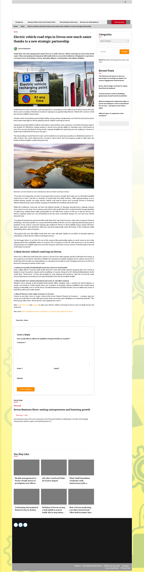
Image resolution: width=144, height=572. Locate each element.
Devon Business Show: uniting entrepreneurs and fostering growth (52, 409)
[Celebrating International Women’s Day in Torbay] (26, 497)
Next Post (18, 400)
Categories (19, 22)
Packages (125, 566)
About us (78, 566)
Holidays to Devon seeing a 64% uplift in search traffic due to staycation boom (53, 510)
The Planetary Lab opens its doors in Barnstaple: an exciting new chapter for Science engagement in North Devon (113, 78)
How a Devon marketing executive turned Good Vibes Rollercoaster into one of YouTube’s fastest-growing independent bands (80, 510)
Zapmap (35, 305)
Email (56, 368)
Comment (21, 342)
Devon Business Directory (69, 22)
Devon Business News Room (92, 566)
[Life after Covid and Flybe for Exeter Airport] (54, 467)
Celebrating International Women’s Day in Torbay (26, 508)
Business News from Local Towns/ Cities (41, 22)
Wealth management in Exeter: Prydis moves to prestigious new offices (25, 480)
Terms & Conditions (112, 568)
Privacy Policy (125, 568)
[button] (109, 22)
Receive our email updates (89, 22)
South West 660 (23, 305)
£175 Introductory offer (112, 566)
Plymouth (17, 406)
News (16, 32)
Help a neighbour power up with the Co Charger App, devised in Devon (47, 311)
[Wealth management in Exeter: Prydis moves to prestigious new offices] (26, 467)
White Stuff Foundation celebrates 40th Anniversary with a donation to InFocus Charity (79, 480)
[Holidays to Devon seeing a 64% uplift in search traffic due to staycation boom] (54, 497)
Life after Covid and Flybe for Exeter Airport (53, 479)
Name (20, 368)
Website (20, 378)
